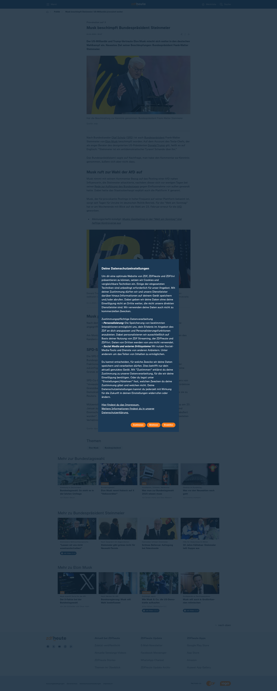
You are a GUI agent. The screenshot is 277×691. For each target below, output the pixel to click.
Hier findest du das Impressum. (121, 404)
